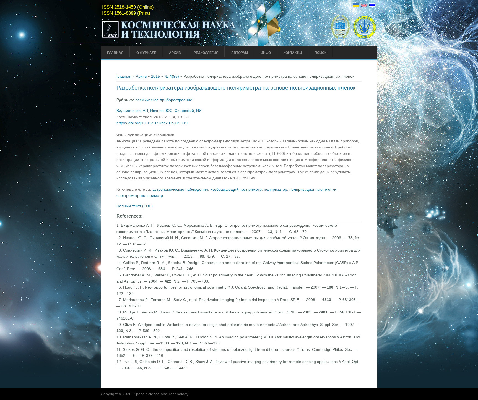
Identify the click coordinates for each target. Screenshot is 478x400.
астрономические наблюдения (180, 189)
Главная (115, 53)
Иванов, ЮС (161, 110)
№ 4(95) (171, 76)
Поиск (320, 53)
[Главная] (169, 38)
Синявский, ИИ (188, 110)
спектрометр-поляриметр (139, 195)
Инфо (266, 53)
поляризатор (275, 189)
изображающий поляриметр (236, 189)
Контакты (293, 53)
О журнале (146, 53)
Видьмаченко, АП (132, 110)
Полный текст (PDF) (134, 206)
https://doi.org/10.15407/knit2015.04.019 (152, 123)
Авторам (239, 53)
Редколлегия (206, 53)
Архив (175, 53)
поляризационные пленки (312, 189)
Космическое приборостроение (163, 100)
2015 (155, 76)
